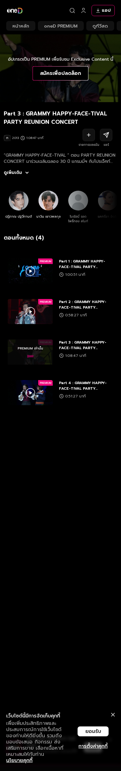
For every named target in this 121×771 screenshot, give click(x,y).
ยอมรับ (93, 731)
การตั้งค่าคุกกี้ (93, 746)
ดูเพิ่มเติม (13, 173)
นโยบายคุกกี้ (19, 760)
